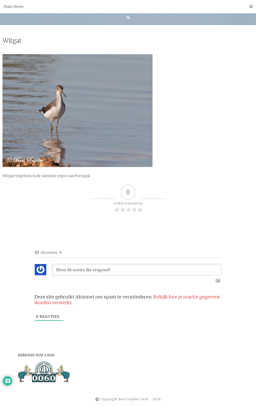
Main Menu (14, 6)
